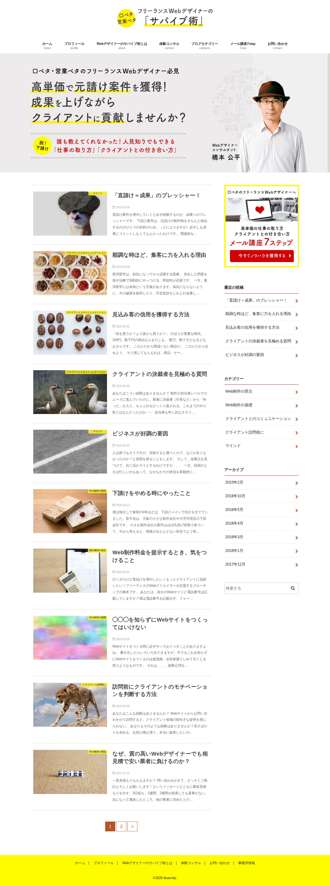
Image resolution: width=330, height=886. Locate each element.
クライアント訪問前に (244, 432)
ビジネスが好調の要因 (244, 355)
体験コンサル (169, 45)
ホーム (47, 45)
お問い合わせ (278, 45)
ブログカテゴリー (204, 45)
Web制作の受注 (238, 391)
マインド (233, 446)
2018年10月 (235, 496)
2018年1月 (234, 551)
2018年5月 (234, 510)
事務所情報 (246, 863)
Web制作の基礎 (238, 405)
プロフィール (74, 45)
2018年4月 (234, 523)
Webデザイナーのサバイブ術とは (122, 45)
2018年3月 (234, 537)
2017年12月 (235, 564)
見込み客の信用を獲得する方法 (252, 327)
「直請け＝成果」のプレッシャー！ (256, 300)
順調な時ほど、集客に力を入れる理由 (258, 314)
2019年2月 (234, 482)
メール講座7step (242, 45)
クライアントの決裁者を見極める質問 (258, 341)
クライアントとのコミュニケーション (258, 419)
